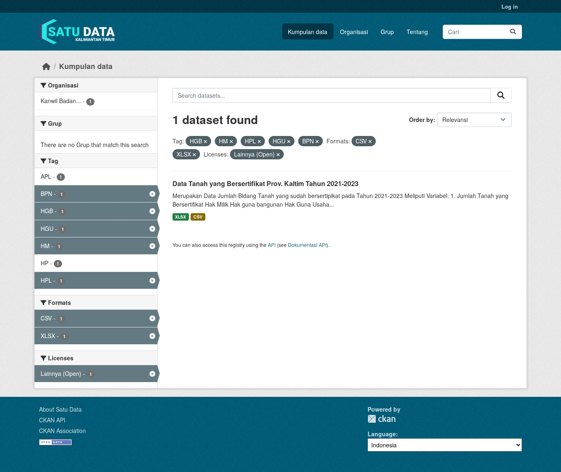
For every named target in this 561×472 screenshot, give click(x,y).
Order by (421, 119)
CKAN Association (62, 430)
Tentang (417, 32)
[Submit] (513, 32)
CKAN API (52, 420)
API (272, 244)
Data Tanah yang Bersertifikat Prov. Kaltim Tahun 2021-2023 (265, 183)
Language (382, 434)
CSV (197, 217)
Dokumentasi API (307, 244)
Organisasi (354, 32)
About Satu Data (60, 409)
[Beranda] (46, 66)
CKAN (381, 418)
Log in (509, 6)
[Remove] (205, 141)
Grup (387, 32)
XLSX (180, 217)
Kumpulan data (307, 32)
